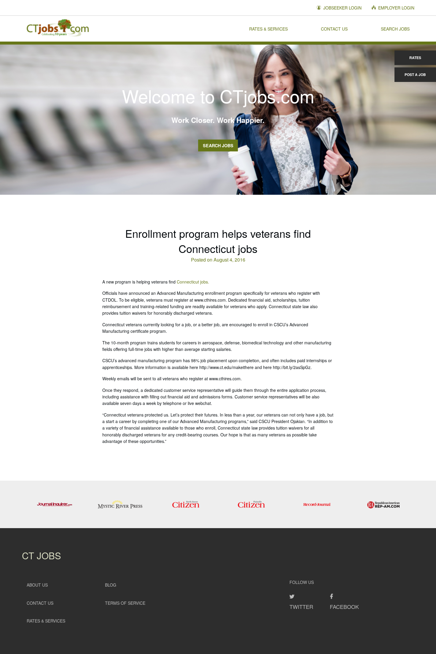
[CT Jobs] (57, 28)
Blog (110, 585)
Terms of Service (125, 603)
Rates (415, 57)
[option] (54, 504)
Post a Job (415, 74)
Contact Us (334, 28)
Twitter (301, 606)
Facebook (344, 606)
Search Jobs (395, 28)
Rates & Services (268, 28)
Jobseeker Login (342, 8)
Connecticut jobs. (193, 282)
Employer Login (395, 8)
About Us (37, 585)
